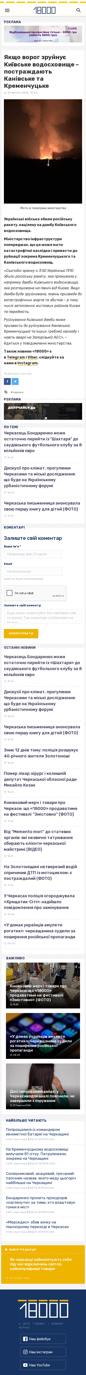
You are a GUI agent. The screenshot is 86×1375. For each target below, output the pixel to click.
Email (8, 564)
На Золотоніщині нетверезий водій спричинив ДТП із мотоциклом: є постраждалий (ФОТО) (40, 872)
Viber (32, 357)
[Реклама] (43, 34)
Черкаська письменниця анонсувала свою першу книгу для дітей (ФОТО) (42, 729)
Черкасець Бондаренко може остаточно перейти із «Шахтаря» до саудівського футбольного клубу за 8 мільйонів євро (43, 665)
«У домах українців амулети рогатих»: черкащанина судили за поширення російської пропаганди (39, 930)
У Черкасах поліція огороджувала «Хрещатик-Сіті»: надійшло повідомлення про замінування (39, 901)
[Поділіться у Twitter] (15, 381)
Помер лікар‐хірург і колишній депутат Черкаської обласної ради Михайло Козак (40, 779)
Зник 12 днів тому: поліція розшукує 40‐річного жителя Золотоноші (41, 753)
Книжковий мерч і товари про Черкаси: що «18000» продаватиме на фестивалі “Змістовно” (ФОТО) (41, 808)
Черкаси (18, 392)
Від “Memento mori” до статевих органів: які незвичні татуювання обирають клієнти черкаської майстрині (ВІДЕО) (38, 840)
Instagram (27, 363)
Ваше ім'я (12, 546)
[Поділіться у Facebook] (7, 381)
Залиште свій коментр (22, 605)
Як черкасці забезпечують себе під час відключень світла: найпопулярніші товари (41, 1264)
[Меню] (7, 10)
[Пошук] (77, 10)
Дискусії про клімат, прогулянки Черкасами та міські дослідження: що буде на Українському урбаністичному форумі (40, 700)
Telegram (16, 357)
